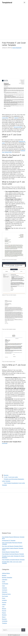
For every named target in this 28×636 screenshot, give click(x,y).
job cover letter (18, 127)
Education (4, 592)
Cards (3, 581)
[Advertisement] (14, 22)
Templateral (7, 3)
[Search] (23, 629)
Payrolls (4, 610)
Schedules (4, 621)
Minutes (4, 608)
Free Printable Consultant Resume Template (13, 559)
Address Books (6, 573)
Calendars (4, 579)
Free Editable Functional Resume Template (13, 554)
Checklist (4, 588)
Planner (4, 612)
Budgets (4, 575)
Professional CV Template (8, 540)
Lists (3, 606)
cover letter (5, 117)
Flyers (3, 598)
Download (4, 443)
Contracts (4, 590)
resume (16, 117)
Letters (4, 604)
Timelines (4, 623)
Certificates (5, 583)
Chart (3, 585)
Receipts (4, 614)
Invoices (4, 602)
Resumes (6, 475)
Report (4, 617)
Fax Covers (5, 596)
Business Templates (7, 577)
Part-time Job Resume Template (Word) (12, 546)
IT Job (5, 477)
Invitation (4, 600)
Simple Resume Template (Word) (10, 552)
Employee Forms (6, 594)
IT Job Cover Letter (13, 477)
